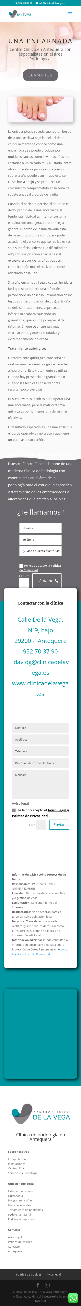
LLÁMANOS (40, 75)
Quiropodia (15, 1196)
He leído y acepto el (40, 813)
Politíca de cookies (20, 1242)
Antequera (15, 1251)
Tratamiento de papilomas (25, 1210)
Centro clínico (17, 1168)
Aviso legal (15, 1237)
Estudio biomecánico (21, 1191)
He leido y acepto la (40, 568)
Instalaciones (16, 1164)
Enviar (59, 824)
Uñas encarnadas (19, 1205)
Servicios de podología (23, 1173)
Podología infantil (19, 1214)
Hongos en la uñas (20, 1200)
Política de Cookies (28, 1274)
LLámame (44, 580)
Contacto (14, 1246)
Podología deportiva (21, 1219)
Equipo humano (18, 1159)
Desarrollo (51, 1296)
